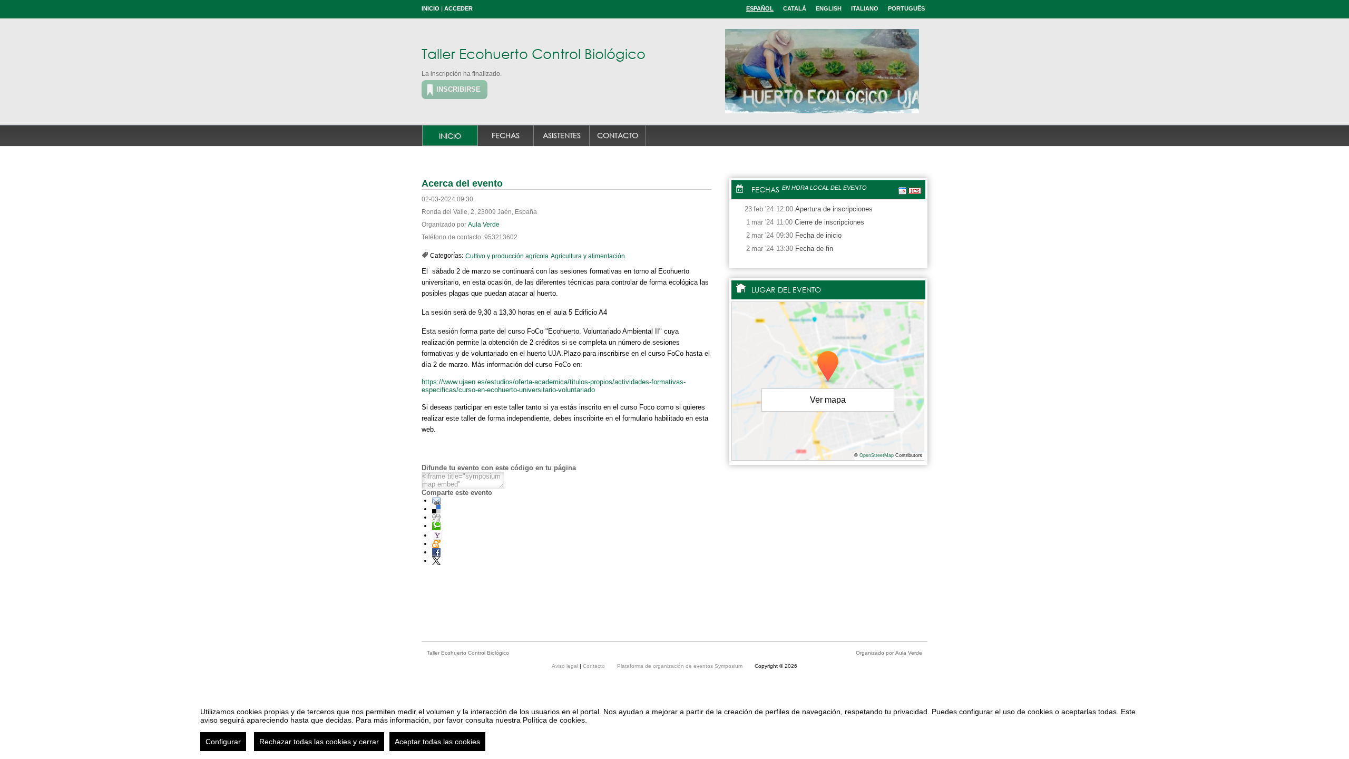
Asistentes (562, 135)
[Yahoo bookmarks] (437, 535)
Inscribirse (458, 89)
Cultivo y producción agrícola (507, 256)
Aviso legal (566, 666)
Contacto (617, 135)
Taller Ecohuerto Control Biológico (534, 53)
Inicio (430, 8)
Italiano (864, 8)
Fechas (506, 135)
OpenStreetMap (876, 455)
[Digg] (436, 517)
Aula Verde (484, 224)
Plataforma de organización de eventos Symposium (680, 666)
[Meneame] (436, 544)
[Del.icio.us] (436, 509)
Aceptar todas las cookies (437, 741)
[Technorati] (436, 526)
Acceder (458, 8)
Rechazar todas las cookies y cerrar (319, 741)
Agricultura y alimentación (588, 256)
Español (760, 8)
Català (794, 8)
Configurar (223, 741)
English (829, 8)
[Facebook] (436, 552)
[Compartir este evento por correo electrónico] (436, 500)
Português (906, 8)
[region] (674, 725)
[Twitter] (436, 561)
